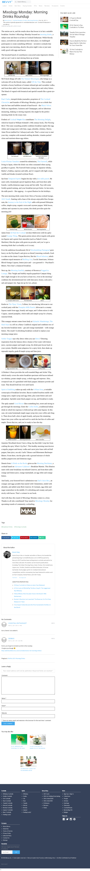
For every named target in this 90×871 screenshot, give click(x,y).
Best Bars (18, 6)
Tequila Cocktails (7, 803)
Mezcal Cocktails (7, 805)
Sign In (72, 794)
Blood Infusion (42, 256)
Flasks (45, 807)
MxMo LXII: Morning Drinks (16, 658)
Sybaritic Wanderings (41, 321)
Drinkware (46, 803)
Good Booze (19, 404)
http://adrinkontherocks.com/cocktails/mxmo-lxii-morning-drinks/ (21, 650)
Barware (46, 805)
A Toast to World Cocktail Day (75, 19)
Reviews (47, 6)
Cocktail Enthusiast (17, 623)
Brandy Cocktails (7, 807)
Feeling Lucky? (7, 814)
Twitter (15, 537)
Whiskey (25, 794)
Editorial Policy (7, 835)
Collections (67, 796)
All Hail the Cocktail (18, 233)
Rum (24, 801)
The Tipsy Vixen (15, 304)
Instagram (22, 577)
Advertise (6, 828)
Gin (24, 798)
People (66, 798)
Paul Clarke (5, 99)
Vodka (25, 796)
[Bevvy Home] (6, 2)
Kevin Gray (8, 20)
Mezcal (25, 805)
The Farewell (42, 161)
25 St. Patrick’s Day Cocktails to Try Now (77, 26)
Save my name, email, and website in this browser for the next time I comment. (27, 720)
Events (62, 6)
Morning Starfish (17, 270)
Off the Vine (36, 82)
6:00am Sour (38, 389)
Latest (5, 6)
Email (42, 537)
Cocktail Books (68, 807)
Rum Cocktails (7, 801)
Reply (53, 623)
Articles (66, 801)
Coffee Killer (33, 407)
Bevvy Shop (45, 791)
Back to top (4, 864)
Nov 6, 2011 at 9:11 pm (15, 625)
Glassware (67, 805)
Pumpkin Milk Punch (27, 307)
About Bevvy (6, 826)
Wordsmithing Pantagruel (40, 250)
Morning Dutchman (44, 463)
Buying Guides (27, 6)
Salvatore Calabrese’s (23, 466)
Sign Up (66, 794)
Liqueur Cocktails (8, 810)
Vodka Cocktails (7, 796)
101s (35, 6)
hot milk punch (43, 179)
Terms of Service (7, 831)
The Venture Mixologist (30, 79)
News (40, 6)
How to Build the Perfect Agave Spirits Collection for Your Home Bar (78, 43)
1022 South (5, 199)
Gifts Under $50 (48, 801)
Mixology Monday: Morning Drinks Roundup (25, 14)
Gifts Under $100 (48, 798)
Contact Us (6, 838)
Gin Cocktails (6, 798)
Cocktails (3, 791)
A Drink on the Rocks (19, 463)
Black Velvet (46, 105)
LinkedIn (34, 537)
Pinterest (25, 537)
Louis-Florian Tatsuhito (10, 161)
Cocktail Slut (17, 119)
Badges (66, 812)
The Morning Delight (42, 119)
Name (4, 698)
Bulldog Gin (27, 259)
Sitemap (5, 840)
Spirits (23, 791)
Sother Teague (6, 339)
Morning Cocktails (20, 527)
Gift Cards (46, 794)
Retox (37, 339)
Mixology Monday (33, 20)
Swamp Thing (12, 236)
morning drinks (46, 34)
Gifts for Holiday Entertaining (52, 796)
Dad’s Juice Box (44, 481)
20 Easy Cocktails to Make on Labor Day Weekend (29, 585)
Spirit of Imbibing (8, 389)
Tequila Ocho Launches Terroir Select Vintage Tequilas (77, 34)
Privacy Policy (7, 833)
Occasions (55, 6)
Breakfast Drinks (7, 527)
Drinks (11, 6)
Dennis (11, 638)
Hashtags (66, 803)
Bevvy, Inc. (9, 858)
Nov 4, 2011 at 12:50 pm (15, 640)
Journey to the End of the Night (20, 202)
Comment (4, 675)
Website (4, 713)
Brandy (25, 807)
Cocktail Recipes (18, 20)
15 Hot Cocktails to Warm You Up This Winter (76, 52)
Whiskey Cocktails (8, 794)
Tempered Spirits (14, 179)
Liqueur (25, 810)
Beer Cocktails (7, 812)
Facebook (6, 537)
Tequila (25, 803)
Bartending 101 (68, 810)
